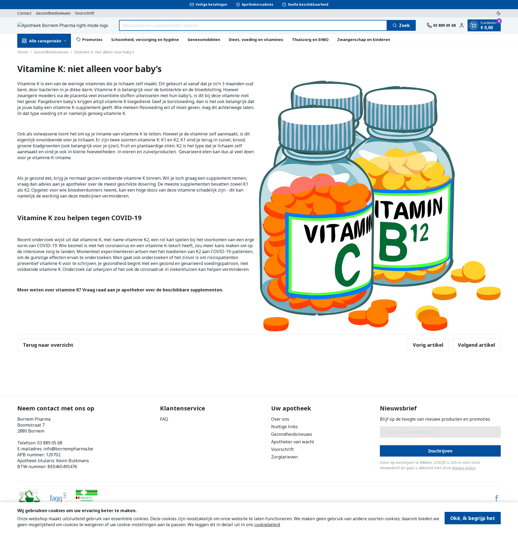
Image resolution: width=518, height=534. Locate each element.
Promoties (92, 39)
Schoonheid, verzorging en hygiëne (145, 39)
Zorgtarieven (284, 457)
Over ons (280, 419)
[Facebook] (497, 498)
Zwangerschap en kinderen (363, 39)
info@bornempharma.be (68, 449)
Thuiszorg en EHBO (310, 39)
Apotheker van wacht (292, 442)
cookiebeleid (267, 525)
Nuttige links (284, 427)
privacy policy (463, 467)
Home (22, 52)
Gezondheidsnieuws (53, 13)
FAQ (164, 419)
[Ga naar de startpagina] (62, 25)
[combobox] (253, 25)
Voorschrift (84, 13)
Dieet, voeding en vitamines (256, 39)
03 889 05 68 (49, 443)
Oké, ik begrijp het (472, 518)
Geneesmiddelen (204, 39)
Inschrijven (440, 451)
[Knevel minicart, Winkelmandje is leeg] (473, 25)
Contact (24, 13)
